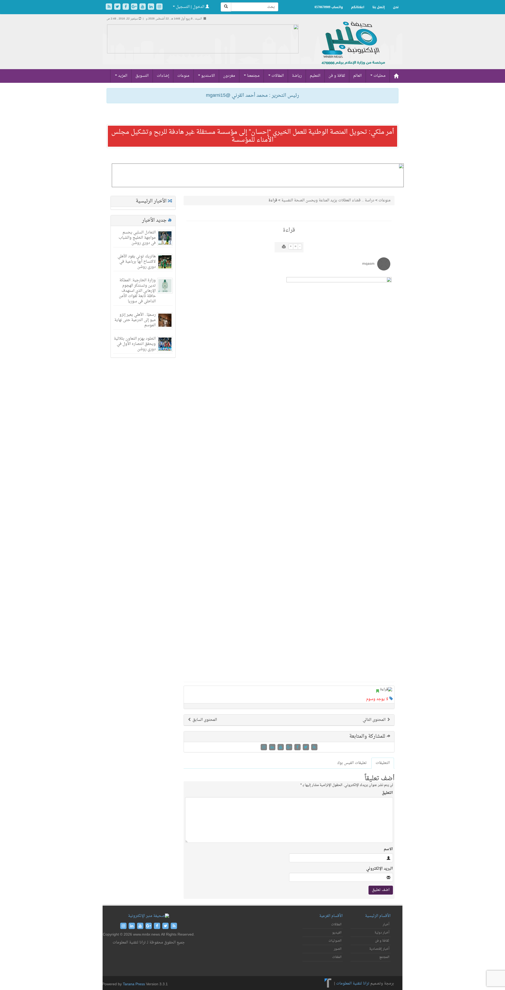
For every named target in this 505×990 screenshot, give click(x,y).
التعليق (387, 793)
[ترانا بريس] (328, 983)
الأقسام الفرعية (331, 916)
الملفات (336, 957)
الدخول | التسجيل (190, 7)
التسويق (142, 75)
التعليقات (383, 763)
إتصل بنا (378, 7)
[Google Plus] (134, 7)
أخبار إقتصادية (379, 949)
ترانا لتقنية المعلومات (352, 983)
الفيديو (336, 933)
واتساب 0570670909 (329, 7)
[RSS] (109, 7)
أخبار (386, 924)
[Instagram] (159, 7)
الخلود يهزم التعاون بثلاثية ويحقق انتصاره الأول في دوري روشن (135, 344)
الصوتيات (335, 941)
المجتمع (384, 957)
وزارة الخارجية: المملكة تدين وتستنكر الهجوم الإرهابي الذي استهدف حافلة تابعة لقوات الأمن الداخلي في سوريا (137, 291)
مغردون (229, 75)
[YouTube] (143, 7)
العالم (357, 75)
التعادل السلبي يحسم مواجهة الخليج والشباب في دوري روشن (137, 238)
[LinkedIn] (151, 7)
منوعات (183, 75)
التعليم (315, 75)
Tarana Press (134, 984)
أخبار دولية (382, 933)
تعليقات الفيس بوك (352, 763)
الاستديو (207, 75)
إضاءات (163, 75)
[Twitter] (118, 7)
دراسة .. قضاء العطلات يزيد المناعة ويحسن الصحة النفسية (327, 200)
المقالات (277, 75)
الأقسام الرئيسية (378, 916)
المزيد (122, 75)
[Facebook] (126, 7)
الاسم (388, 849)
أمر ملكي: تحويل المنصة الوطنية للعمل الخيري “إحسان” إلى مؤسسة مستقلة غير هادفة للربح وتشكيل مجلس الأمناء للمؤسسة (252, 136)
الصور (337, 949)
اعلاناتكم (357, 7)
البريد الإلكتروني (379, 868)
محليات (379, 75)
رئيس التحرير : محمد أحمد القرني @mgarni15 (252, 95)
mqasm (368, 263)
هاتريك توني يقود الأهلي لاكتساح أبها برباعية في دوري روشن (137, 262)
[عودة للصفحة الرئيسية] (353, 48)
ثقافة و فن (337, 75)
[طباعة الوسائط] (284, 247)
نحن (395, 7)
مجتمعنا (253, 75)
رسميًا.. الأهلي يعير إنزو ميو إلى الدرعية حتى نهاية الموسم (135, 320)
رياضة (297, 75)
